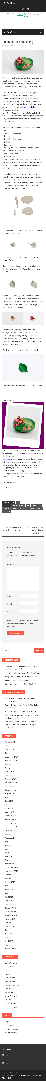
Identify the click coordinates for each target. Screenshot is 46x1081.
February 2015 (10, 945)
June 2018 (9, 801)
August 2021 (10, 742)
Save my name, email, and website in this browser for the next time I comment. (22, 623)
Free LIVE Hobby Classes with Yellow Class (22, 673)
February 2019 (10, 775)
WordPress (22, 1075)
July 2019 (9, 768)
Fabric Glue (36, 505)
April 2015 (9, 941)
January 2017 (10, 863)
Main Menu (11, 32)
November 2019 (11, 760)
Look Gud (9, 988)
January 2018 (10, 819)
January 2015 (10, 948)
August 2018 (10, 793)
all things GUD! (21, 1073)
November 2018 (11, 782)
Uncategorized (11, 1007)
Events (8, 974)
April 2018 (9, 808)
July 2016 (9, 885)
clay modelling (30, 107)
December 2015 (11, 911)
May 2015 (8, 937)
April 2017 (9, 852)
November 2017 (11, 827)
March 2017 (9, 856)
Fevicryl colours (10, 509)
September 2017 (12, 834)
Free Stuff (9, 698)
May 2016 (8, 893)
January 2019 (10, 779)
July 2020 (9, 753)
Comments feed (11, 1029)
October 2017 (10, 830)
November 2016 (11, 871)
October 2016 (10, 874)
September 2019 (12, 764)
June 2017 (9, 845)
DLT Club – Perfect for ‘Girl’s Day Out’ (20, 684)
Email (9, 604)
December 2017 (11, 823)
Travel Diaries (10, 1003)
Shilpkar (7, 512)
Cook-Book (9, 966)
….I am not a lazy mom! (26, 711)
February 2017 (10, 860)
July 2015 (9, 930)
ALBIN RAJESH (11, 705)
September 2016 (12, 878)
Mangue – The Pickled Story (16, 680)
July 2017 (9, 841)
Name (9, 596)
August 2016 (10, 882)
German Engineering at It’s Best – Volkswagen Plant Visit (21, 725)
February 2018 (10, 816)
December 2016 (11, 867)
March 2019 (9, 771)
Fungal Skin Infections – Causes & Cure (21, 676)
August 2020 (10, 749)
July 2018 (9, 797)
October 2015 (10, 919)
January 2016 (10, 908)
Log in (7, 1021)
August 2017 (10, 838)
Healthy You (10, 981)
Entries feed (10, 1025)
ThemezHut (6, 1078)
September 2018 (12, 790)
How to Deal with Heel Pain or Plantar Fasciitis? (34, 530)
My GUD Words (11, 996)
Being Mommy (11, 963)
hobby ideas (23, 509)
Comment (12, 564)
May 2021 (8, 746)
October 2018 (10, 786)
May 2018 (8, 804)
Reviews (8, 1000)
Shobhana (9, 711)
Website (10, 611)
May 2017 (8, 849)
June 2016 (9, 889)
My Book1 (9, 992)
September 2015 (12, 922)
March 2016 (9, 900)
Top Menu (11, 3)
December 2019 (11, 757)
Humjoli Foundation (13, 985)
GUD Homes (10, 977)
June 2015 (9, 934)
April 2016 (9, 897)
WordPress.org (11, 1032)
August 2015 (10, 926)
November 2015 (11, 915)
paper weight (36, 509)
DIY (18, 502)
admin (23, 45)
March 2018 (9, 812)
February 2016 (10, 904)
